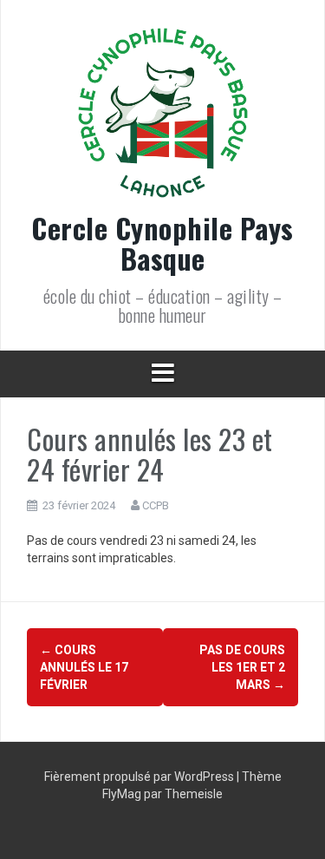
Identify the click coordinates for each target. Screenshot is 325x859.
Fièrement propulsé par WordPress (140, 777)
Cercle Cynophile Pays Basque (162, 243)
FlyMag (121, 794)
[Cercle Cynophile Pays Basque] (163, 118)
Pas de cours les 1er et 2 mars (242, 667)
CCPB (155, 505)
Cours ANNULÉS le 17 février (84, 667)
